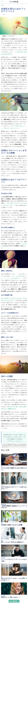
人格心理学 (3, 557)
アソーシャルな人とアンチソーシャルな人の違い (14, 560)
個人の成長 (3, 595)
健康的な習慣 (3, 504)
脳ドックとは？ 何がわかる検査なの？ (13, 542)
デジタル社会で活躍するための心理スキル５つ (14, 469)
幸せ (2, 523)
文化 (2, 466)
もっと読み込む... (14, 601)
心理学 (2, 5)
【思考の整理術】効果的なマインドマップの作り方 (14, 506)
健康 (2, 540)
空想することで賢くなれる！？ (10, 597)
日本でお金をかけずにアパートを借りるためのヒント (14, 488)
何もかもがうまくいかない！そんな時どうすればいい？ (14, 579)
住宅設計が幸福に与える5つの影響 (11, 525)
